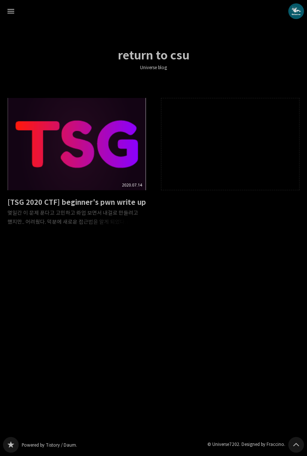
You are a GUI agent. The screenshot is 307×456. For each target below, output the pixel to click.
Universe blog (153, 67)
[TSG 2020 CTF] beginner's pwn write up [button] (77, 167)
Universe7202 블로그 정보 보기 (296, 11)
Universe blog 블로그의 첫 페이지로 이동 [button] (153, 11)
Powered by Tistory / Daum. (49, 445)
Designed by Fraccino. (263, 444)
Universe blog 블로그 (11, 445)
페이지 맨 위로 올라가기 (296, 445)
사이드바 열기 (11, 11)
